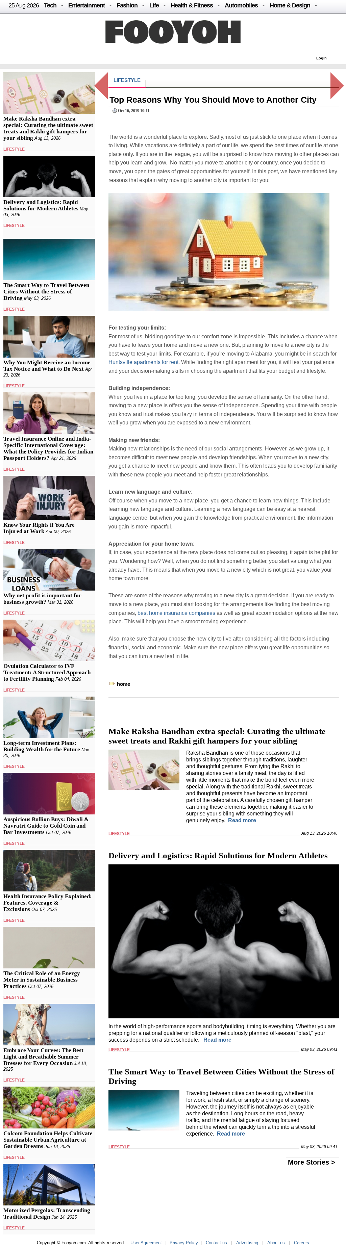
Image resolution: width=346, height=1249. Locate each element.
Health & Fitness (192, 5)
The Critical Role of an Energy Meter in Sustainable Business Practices (41, 979)
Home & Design (290, 5)
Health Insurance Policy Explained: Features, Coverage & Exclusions (47, 902)
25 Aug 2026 (23, 5)
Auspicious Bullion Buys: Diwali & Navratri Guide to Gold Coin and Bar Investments (46, 825)
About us (276, 1242)
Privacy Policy (184, 1242)
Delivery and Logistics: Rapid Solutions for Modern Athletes (40, 205)
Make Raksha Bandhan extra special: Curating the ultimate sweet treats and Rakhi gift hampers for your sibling (48, 128)
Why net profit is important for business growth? (42, 598)
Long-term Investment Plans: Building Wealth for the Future (41, 746)
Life (154, 5)
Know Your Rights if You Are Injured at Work (39, 528)
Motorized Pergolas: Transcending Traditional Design (46, 1213)
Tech (50, 5)
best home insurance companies (176, 613)
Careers (301, 1242)
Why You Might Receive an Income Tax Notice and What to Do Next (47, 365)
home (123, 684)
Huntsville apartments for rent (143, 362)
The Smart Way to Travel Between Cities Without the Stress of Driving (46, 291)
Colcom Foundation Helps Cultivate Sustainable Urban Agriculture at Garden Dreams (48, 1139)
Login (321, 58)
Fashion (127, 5)
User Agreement (146, 1242)
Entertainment (86, 5)
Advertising (247, 1242)
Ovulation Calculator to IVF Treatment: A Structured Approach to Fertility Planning (47, 672)
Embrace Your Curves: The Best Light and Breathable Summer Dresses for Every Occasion (43, 1056)
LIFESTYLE (14, 149)
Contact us (216, 1242)
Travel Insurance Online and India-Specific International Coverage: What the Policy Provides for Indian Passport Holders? (48, 448)
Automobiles (241, 5)
